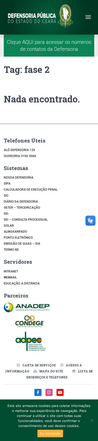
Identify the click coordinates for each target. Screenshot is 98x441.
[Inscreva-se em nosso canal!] (60, 395)
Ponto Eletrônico (18, 237)
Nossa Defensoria (18, 177)
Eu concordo (50, 433)
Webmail (10, 277)
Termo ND (11, 249)
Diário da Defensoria (21, 201)
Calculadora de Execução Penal (31, 189)
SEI (6, 213)
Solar (9, 225)
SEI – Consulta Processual (26, 219)
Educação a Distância (22, 283)
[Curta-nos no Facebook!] (38, 395)
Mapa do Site (51, 371)
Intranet (11, 271)
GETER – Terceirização (22, 207)
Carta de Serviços (39, 365)
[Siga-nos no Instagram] (49, 395)
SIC (6, 195)
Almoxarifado (15, 231)
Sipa (7, 183)
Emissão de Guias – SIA (22, 243)
